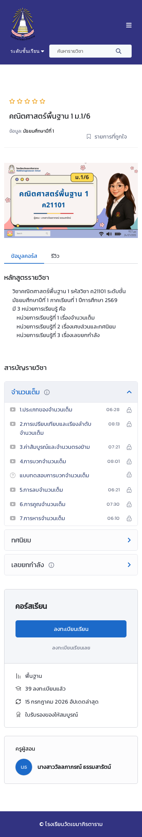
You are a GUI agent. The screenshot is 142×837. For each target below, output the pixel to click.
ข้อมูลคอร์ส (24, 256)
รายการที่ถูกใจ (110, 136)
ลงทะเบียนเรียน (71, 629)
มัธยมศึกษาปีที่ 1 (38, 131)
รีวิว (55, 256)
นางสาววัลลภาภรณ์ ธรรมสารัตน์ (74, 767)
